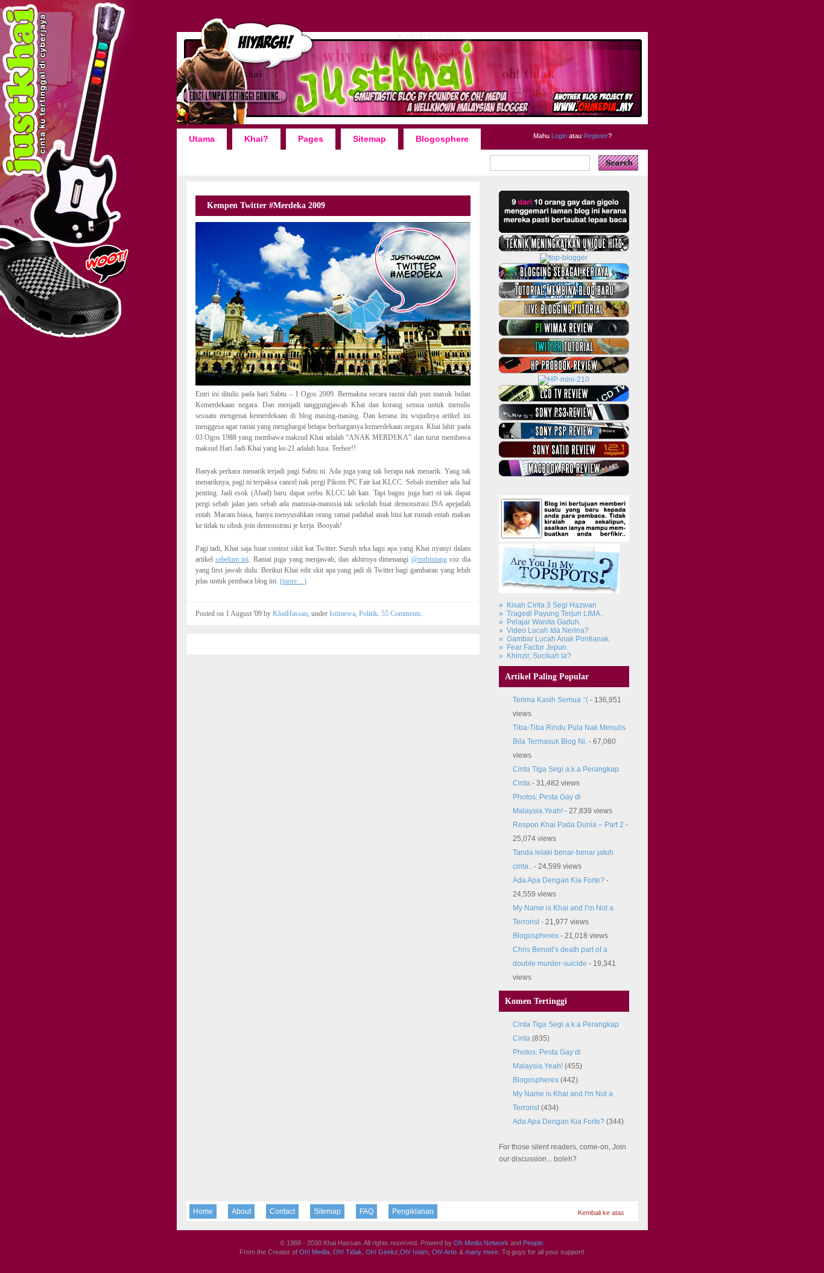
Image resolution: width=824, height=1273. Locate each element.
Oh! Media (314, 1252)
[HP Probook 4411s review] (564, 371)
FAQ (366, 1211)
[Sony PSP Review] (564, 437)
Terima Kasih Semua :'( (550, 700)
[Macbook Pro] (564, 474)
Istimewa (342, 613)
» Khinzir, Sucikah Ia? (535, 656)
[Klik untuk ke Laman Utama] (412, 124)
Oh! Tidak (347, 1252)
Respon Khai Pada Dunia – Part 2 (568, 825)
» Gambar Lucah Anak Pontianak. (554, 639)
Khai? (256, 139)
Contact (282, 1211)
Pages (310, 139)
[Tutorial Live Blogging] (564, 315)
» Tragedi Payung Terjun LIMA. (550, 613)
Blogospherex (536, 936)
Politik (368, 613)
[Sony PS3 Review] (564, 418)
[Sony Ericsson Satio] (564, 455)
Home (203, 1211)
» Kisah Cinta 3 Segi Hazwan (548, 605)
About (241, 1211)
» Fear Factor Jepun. (533, 647)
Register (595, 135)
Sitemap (369, 139)
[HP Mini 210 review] (563, 379)
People (533, 1242)
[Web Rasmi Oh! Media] (564, 230)
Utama (202, 139)
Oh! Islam (414, 1252)
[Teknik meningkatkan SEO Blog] (564, 249)
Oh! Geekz (382, 1252)
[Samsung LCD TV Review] (564, 399)
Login (558, 135)
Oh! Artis (444, 1252)
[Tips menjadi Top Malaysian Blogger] (564, 257)
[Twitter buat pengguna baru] (564, 352)
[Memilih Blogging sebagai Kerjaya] (564, 277)
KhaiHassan (290, 613)
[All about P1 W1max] (564, 333)
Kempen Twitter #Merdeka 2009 (266, 205)
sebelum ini (232, 559)
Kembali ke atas (601, 1212)
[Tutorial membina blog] (564, 296)
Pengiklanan (413, 1211)
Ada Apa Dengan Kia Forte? (558, 880)
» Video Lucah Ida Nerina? (544, 630)
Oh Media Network (481, 1242)
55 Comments (401, 613)
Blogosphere (442, 139)
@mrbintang (429, 559)
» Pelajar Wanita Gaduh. (540, 622)
